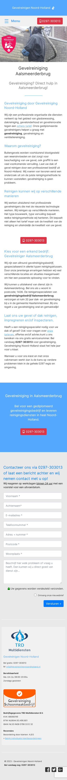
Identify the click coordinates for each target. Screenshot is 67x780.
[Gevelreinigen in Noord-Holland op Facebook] (47, 769)
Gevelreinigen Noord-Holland (31, 7)
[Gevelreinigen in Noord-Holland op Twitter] (54, 769)
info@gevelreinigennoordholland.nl (23, 666)
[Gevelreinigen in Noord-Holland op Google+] (60, 769)
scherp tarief (24, 125)
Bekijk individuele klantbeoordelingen (23, 738)
